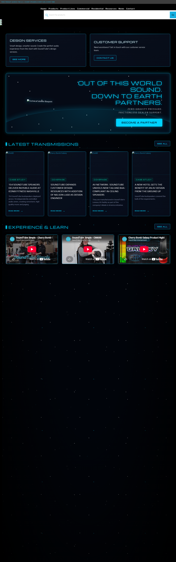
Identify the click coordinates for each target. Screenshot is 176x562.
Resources (111, 9)
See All (162, 143)
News (121, 9)
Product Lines (67, 9)
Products (53, 9)
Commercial (83, 9)
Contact (130, 9)
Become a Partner (139, 122)
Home (44, 9)
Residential (97, 9)
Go (173, 15)
